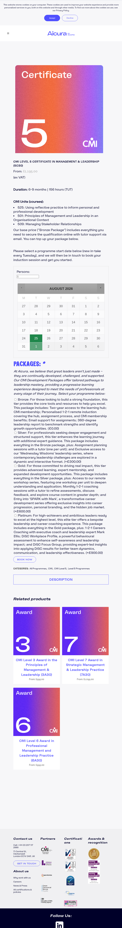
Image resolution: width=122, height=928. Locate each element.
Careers (17, 882)
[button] (21, 287)
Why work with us (22, 878)
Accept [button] (52, 18)
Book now (24, 559)
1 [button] (36, 347)
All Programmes (38, 568)
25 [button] (36, 339)
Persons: (23, 271)
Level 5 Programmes (79, 568)
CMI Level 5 (60, 568)
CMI (50, 568)
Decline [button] (70, 18)
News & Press (20, 885)
